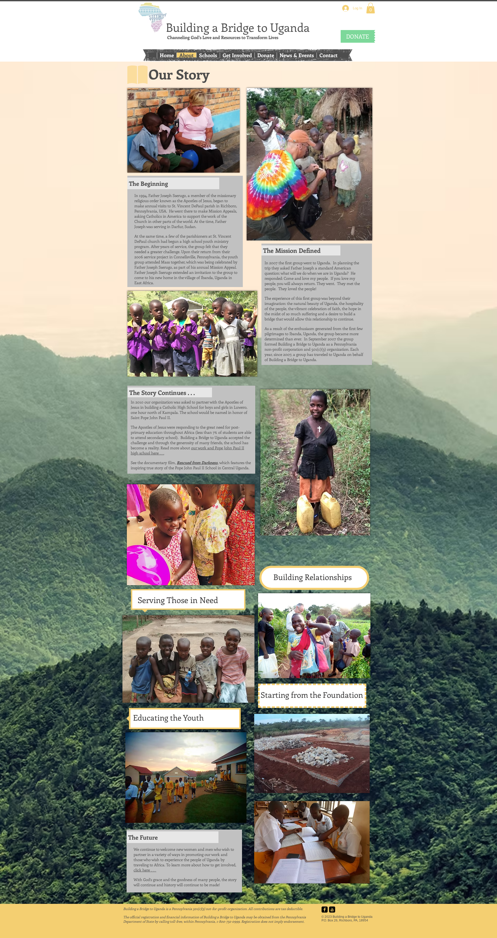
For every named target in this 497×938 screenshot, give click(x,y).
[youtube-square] (332, 909)
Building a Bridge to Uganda (238, 27)
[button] (370, 8)
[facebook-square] (324, 909)
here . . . (157, 453)
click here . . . (145, 870)
